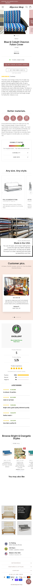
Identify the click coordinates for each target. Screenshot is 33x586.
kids (20, 86)
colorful (16, 86)
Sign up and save (16, 574)
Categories (16, 563)
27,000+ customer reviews (16, 549)
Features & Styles (16, 566)
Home (16, 38)
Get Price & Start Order (18, 64)
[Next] (30, 192)
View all (16, 443)
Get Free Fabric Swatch (17, 70)
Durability (16, 152)
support (16, 570)
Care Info (16, 157)
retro (7, 85)
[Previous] (2, 192)
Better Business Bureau (15, 544)
